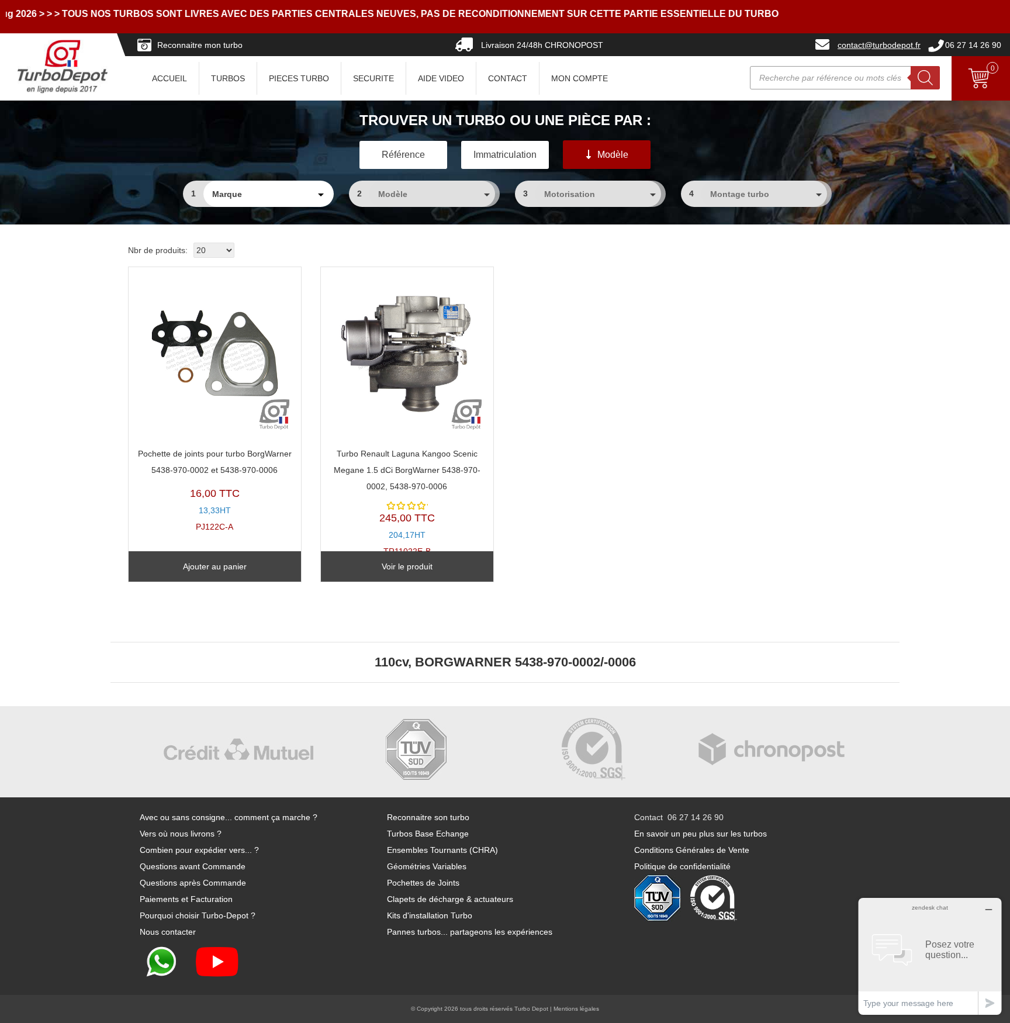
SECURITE (373, 78)
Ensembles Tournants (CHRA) (442, 850)
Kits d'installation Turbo (429, 915)
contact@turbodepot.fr (879, 45)
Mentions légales (576, 1008)
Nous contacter (168, 931)
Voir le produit (407, 566)
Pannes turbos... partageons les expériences (469, 931)
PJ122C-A (215, 490)
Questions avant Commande (192, 866)
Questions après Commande (193, 882)
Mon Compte (579, 78)
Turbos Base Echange (428, 833)
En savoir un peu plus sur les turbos (700, 833)
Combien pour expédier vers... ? (199, 850)
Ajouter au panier (215, 566)
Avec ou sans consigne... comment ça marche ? (228, 817)
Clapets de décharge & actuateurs (450, 899)
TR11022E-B (407, 502)
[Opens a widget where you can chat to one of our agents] (930, 956)
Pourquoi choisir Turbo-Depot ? (197, 915)
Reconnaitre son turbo (428, 817)
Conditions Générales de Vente (691, 850)
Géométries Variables (426, 866)
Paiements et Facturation (186, 899)
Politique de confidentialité (682, 866)
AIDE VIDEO (441, 78)
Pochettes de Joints (423, 882)
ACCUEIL (169, 78)
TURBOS (228, 78)
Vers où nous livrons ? (181, 833)
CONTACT (507, 78)
